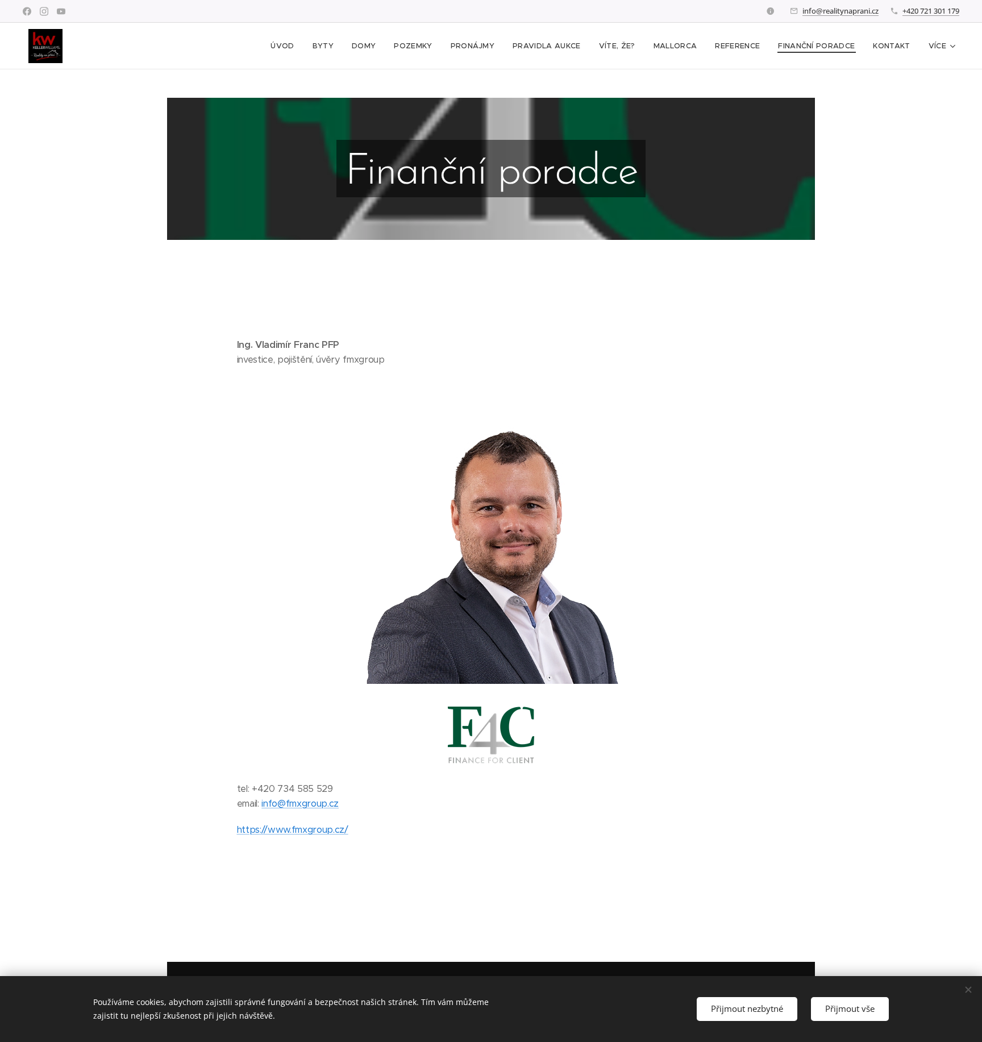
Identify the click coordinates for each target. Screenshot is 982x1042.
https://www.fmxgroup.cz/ (292, 830)
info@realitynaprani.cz (840, 11)
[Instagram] (44, 11)
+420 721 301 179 (930, 11)
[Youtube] (61, 11)
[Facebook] (27, 11)
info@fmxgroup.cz (300, 803)
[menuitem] (285, 46)
